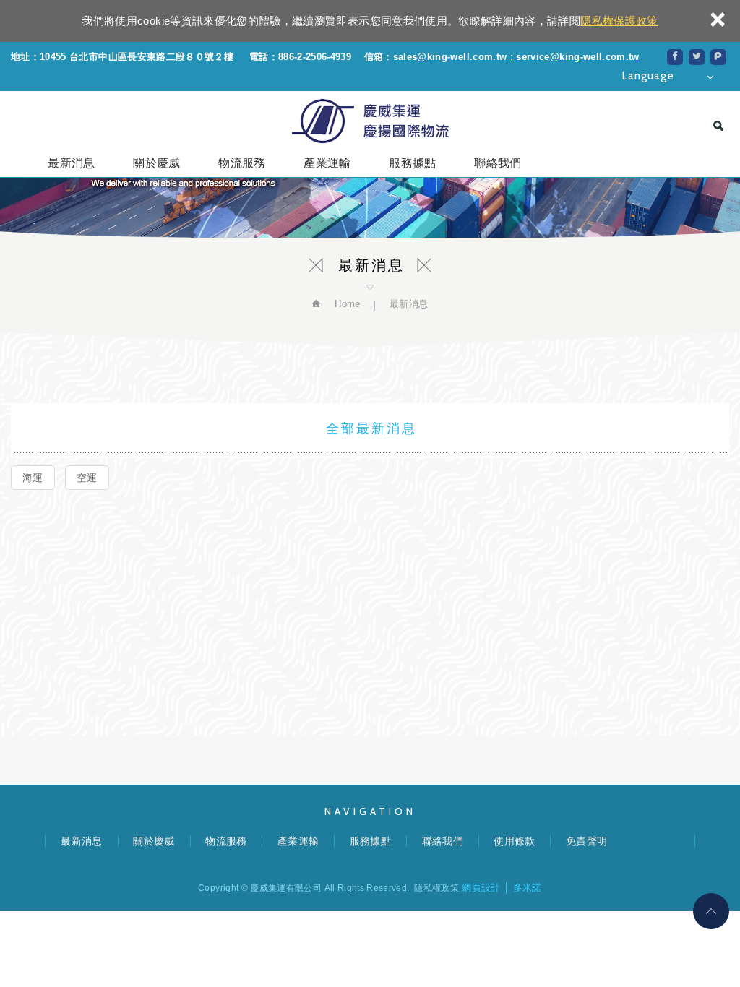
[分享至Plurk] (718, 57)
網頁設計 (481, 887)
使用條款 (514, 841)
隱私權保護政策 (619, 20)
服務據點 (412, 163)
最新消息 (71, 163)
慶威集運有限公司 (370, 121)
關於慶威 (156, 163)
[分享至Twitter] (697, 57)
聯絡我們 (497, 163)
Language (648, 75)
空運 (87, 477)
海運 (32, 477)
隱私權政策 (436, 888)
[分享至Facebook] (675, 57)
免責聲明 (586, 841)
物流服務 (241, 163)
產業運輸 (327, 163)
